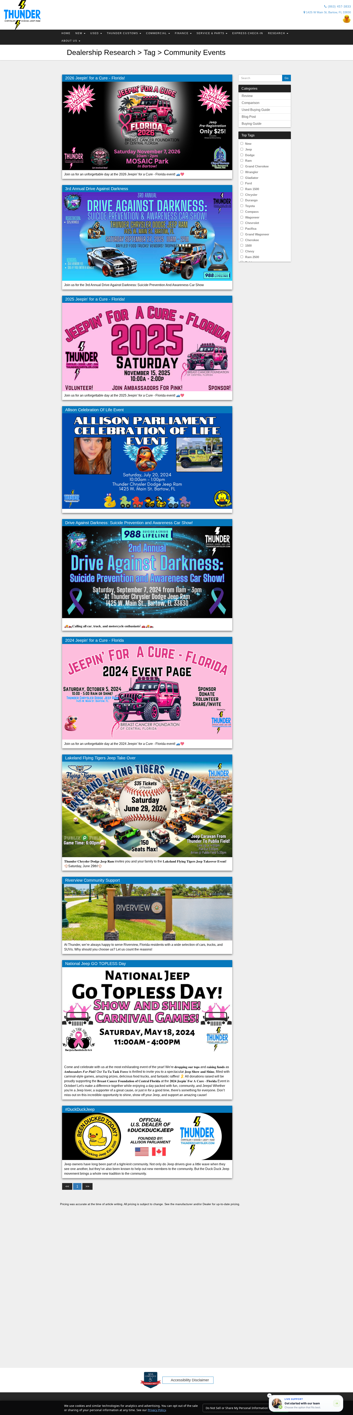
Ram (248, 160)
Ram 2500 (252, 257)
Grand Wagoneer (257, 234)
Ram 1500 (252, 189)
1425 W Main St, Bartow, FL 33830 (328, 12)
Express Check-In (247, 33)
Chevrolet (252, 223)
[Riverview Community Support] (147, 912)
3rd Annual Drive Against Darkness (96, 188)
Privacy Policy (157, 1410)
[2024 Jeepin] (147, 691)
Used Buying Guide (256, 109)
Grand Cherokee (257, 166)
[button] (269, 1395)
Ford (248, 183)
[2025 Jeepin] (147, 347)
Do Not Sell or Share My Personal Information (237, 1408)
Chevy (249, 251)
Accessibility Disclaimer (190, 1380)
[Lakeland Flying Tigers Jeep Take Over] (147, 809)
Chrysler (251, 194)
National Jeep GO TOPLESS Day (95, 963)
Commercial (157, 33)
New (79, 33)
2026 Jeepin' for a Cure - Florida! (95, 78)
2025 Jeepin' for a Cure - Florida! (95, 299)
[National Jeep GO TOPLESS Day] (147, 1014)
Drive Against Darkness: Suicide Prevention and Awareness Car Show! (129, 522)
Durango (251, 200)
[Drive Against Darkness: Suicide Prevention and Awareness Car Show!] (147, 574)
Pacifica (250, 228)
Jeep (248, 149)
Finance (182, 33)
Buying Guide (251, 123)
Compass (252, 211)
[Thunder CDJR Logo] (20, 15)
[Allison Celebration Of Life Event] (147, 461)
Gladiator (251, 177)
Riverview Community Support (92, 880)
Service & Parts (211, 33)
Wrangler (251, 172)
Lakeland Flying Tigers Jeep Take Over (100, 758)
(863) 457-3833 (339, 6)
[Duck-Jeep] (260, 19)
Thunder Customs (123, 33)
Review (247, 96)
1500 (248, 245)
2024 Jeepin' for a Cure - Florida (94, 640)
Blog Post (249, 116)
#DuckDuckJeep (80, 1109)
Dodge (250, 155)
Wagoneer (252, 217)
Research (277, 33)
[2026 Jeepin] (147, 125)
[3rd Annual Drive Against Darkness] (147, 236)
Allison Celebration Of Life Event (94, 410)
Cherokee (252, 240)
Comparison (250, 103)
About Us (69, 40)
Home (65, 33)
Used (95, 33)
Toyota (250, 206)
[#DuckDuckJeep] (147, 1136)
